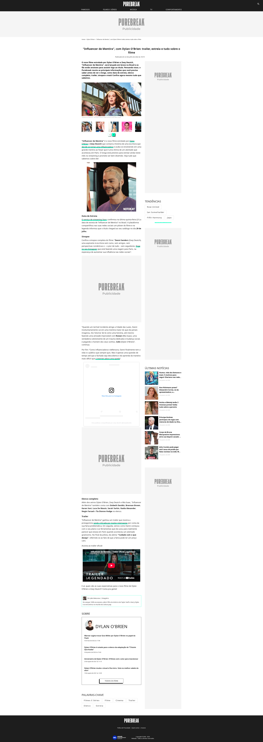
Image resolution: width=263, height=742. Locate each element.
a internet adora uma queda (107, 358)
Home (83, 39)
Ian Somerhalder (155, 212)
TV (151, 9)
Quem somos (135, 728)
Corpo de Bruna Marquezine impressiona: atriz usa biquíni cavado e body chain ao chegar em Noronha (169, 437)
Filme (107, 700)
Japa (169, 217)
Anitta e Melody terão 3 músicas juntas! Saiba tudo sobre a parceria (168, 404)
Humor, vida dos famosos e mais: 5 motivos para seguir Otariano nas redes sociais (170, 376)
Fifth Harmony (154, 217)
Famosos (85, 9)
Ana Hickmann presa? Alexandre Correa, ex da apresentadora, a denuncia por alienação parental (169, 392)
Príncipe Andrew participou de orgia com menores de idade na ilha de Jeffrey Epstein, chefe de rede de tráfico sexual (170, 422)
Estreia (99, 706)
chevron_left (109, 134)
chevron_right (113, 134)
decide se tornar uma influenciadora (97, 147)
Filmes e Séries (92, 700)
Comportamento (174, 9)
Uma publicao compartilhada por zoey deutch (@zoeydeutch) (111, 423)
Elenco (87, 706)
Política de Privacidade (123, 728)
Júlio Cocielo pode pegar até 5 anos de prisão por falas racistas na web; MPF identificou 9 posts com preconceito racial (170, 451)
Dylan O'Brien (91, 39)
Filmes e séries (110, 9)
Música (133, 9)
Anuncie (143, 728)
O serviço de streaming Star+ (94, 219)
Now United (153, 207)
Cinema (119, 700)
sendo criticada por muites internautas (110, 523)
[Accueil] (131, 4)
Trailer (132, 700)
